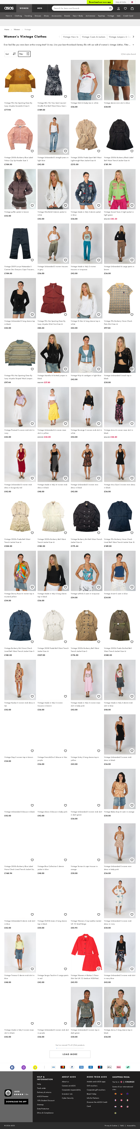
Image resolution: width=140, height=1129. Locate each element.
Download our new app (100, 2)
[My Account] (118, 8)
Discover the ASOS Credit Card (97, 1104)
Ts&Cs (122, 1125)
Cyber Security (68, 1098)
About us (65, 1081)
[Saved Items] (125, 8)
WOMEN (24, 8)
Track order (41, 1088)
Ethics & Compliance (45, 1112)
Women (17, 29)
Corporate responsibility (71, 1090)
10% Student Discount (45, 1100)
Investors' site (67, 1094)
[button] (115, 1094)
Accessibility (131, 1125)
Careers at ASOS (68, 1085)
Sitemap (40, 1104)
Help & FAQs (121, 2)
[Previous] (59, 37)
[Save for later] (32, 96)
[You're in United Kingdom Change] (132, 2)
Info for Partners (93, 1098)
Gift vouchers (92, 1085)
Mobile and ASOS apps (96, 1081)
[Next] (133, 37)
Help (39, 1084)
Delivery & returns (44, 1092)
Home (6, 29)
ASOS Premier (42, 1096)
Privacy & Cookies (111, 1125)
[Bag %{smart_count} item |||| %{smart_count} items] (132, 8)
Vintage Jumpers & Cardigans (123, 36)
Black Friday (91, 1094)
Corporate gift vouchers (96, 1090)
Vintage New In (70, 36)
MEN (39, 8)
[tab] (8, 15)
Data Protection (43, 1108)
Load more (70, 1054)
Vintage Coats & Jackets (93, 36)
